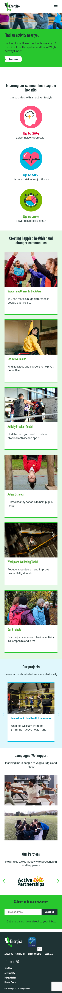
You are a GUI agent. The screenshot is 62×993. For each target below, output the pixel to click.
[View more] (31, 283)
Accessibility (10, 973)
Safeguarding (34, 954)
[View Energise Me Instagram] (17, 962)
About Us (9, 954)
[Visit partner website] (31, 881)
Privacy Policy (10, 978)
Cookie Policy (10, 982)
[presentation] (4, 714)
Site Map (8, 968)
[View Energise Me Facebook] (6, 962)
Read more (13, 55)
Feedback (48, 954)
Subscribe (49, 912)
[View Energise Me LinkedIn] (12, 962)
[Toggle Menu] (55, 7)
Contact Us (20, 954)
